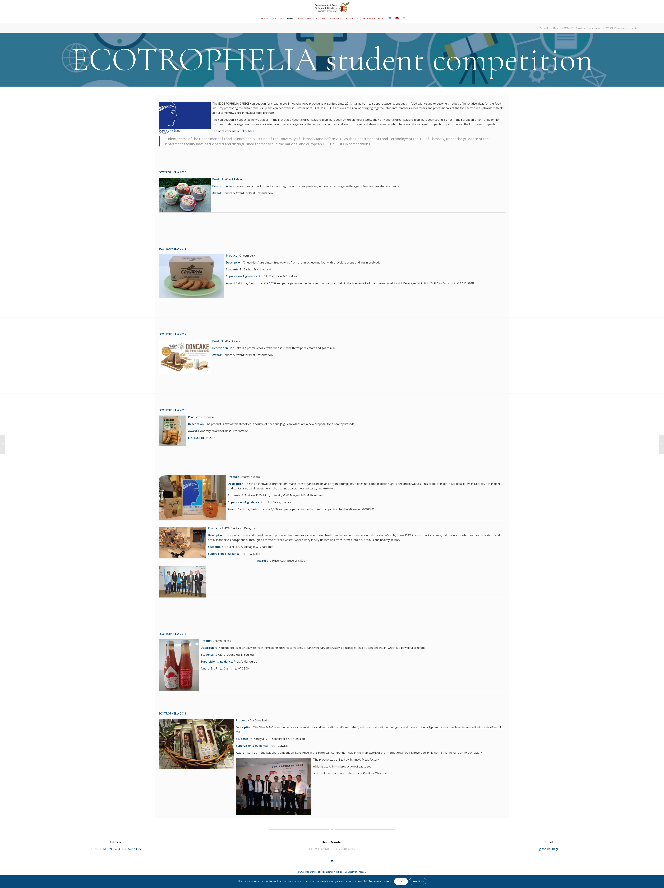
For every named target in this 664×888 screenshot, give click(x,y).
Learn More (418, 881)
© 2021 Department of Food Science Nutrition (320, 871)
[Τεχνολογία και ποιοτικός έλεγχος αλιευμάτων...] (2, 444)
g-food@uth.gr (548, 849)
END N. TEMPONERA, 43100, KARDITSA (115, 849)
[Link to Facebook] (636, 7)
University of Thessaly (355, 871)
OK (401, 881)
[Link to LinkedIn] (631, 7)
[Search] (403, 18)
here (251, 131)
